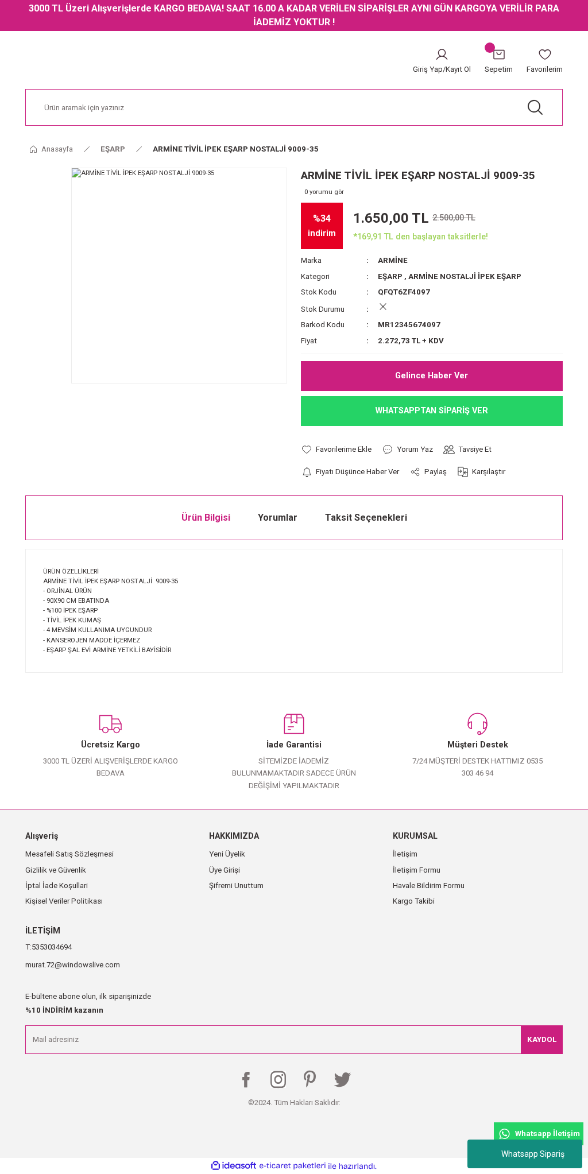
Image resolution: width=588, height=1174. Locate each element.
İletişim (405, 854)
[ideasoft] (234, 1166)
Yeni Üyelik (227, 854)
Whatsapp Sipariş (532, 1153)
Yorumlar (277, 517)
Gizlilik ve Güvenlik (55, 870)
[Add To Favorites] (336, 449)
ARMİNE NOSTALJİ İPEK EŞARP (464, 276)
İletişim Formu (416, 870)
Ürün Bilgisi (205, 517)
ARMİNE (393, 260)
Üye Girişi (224, 870)
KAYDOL (541, 1039)
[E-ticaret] (292, 1166)
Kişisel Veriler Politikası (64, 901)
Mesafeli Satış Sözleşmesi (69, 854)
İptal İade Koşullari (56, 885)
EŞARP (390, 276)
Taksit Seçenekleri (366, 517)
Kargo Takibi (414, 901)
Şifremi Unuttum (236, 885)
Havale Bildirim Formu (429, 885)
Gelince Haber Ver (431, 376)
